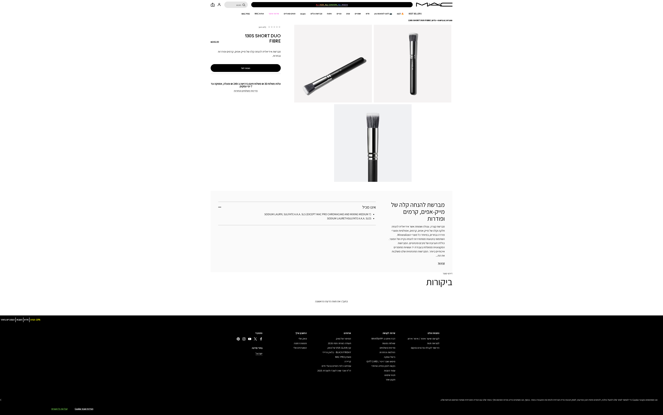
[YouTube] (249, 339)
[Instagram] (244, 339)
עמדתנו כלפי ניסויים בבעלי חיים (336, 366)
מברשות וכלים (316, 13)
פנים (348, 13)
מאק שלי (303, 338)
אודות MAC (259, 13)
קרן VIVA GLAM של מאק (339, 347)
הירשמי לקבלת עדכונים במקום (425, 347)
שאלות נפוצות (388, 343)
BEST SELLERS (415, 13)
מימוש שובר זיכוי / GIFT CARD (381, 361)
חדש (368, 13)
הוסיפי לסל (245, 68)
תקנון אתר (390, 379)
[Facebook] (261, 339)
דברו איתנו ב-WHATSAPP (383, 338)
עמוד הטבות (389, 370)
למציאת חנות (433, 343)
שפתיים (358, 13)
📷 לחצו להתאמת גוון (383, 13)
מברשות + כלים (438, 20)
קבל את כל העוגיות (59, 408)
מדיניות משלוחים (387, 347)
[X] (255, 339)
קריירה (347, 361)
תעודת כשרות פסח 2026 (339, 343)
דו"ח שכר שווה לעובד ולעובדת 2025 (334, 370)
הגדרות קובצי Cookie (84, 408)
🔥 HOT (400, 13)
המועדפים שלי (300, 347)
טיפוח (329, 13)
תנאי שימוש (390, 375)
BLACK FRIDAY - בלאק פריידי (336, 352)
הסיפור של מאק (343, 338)
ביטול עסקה (389, 357)
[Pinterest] (238, 339)
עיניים (339, 13)
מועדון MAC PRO (343, 357)
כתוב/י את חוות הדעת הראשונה (331, 301)
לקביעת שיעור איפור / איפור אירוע (423, 338)
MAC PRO (246, 13)
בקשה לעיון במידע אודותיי (383, 366)
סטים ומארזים (289, 13)
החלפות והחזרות (387, 352)
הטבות (303, 13)
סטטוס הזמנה (300, 343)
